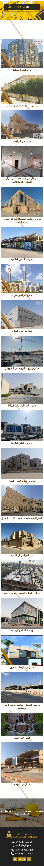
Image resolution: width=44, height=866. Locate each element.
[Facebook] (15, 859)
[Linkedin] (29, 859)
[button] (33, 7)
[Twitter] (24, 859)
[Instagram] (20, 859)
